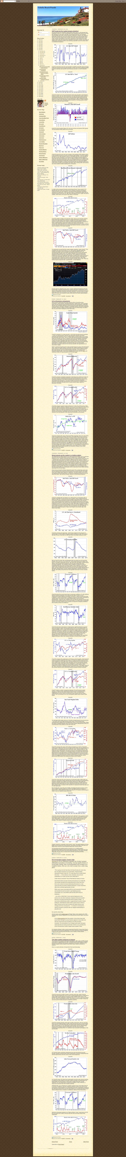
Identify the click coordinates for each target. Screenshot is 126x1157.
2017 (40, 83)
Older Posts (86, 1141)
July (40, 58)
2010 (40, 93)
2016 (40, 85)
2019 (40, 49)
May (41, 61)
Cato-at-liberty (42, 120)
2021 (40, 46)
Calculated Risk (42, 116)
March (41, 63)
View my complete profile (46, 104)
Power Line (41, 147)
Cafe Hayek (41, 114)
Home (70, 1141)
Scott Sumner (42, 155)
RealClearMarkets (43, 149)
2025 (40, 41)
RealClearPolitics (42, 151)
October (41, 53)
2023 (40, 44)
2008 (40, 96)
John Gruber (41, 135)
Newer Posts (55, 1141)
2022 (40, 45)
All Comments (42, 34)
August (41, 56)
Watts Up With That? (43, 159)
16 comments (67, 450)
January (41, 80)
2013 (40, 89)
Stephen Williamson (43, 157)
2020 (40, 48)
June (41, 59)
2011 (40, 92)
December (42, 51)
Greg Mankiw (42, 129)
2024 (40, 42)
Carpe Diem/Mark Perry (44, 118)
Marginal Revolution (43, 143)
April (41, 62)
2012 (40, 90)
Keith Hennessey (42, 139)
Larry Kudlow (42, 141)
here (84, 351)
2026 (40, 39)
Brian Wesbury (42, 112)
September (42, 55)
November (42, 52)
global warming (61, 918)
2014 (40, 87)
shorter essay (65, 914)
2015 (40, 86)
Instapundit (41, 131)
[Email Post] (72, 450)
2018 (40, 82)
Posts (40, 32)
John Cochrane (42, 133)
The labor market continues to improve (63, 939)
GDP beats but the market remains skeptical (65, 31)
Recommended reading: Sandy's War (63, 859)
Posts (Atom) (61, 1144)
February (41, 65)
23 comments (68, 934)
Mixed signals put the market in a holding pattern (43, 73)
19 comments (68, 854)
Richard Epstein (42, 153)
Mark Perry (41, 145)
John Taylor (41, 137)
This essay (54, 861)
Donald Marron (42, 125)
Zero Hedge (41, 161)
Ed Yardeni (41, 127)
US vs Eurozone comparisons (61, 301)
